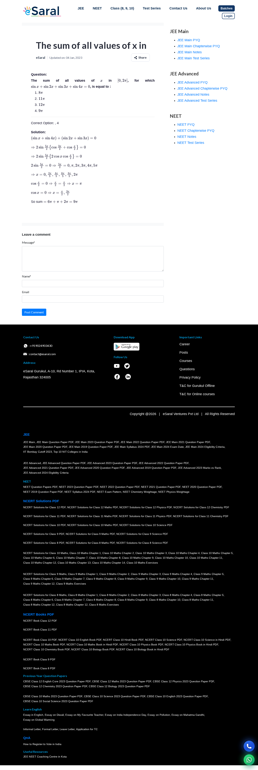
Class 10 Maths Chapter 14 (108, 562)
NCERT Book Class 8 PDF (39, 668)
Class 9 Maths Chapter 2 (114, 574)
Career (184, 344)
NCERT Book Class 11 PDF (40, 629)
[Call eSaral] (249, 746)
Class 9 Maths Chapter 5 (208, 574)
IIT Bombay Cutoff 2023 (37, 451)
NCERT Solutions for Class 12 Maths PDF (92, 507)
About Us (203, 8)
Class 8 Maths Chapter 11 (197, 599)
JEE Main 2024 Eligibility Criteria (205, 447)
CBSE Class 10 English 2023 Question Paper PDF (177, 696)
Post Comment (34, 312)
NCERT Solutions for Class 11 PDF (44, 516)
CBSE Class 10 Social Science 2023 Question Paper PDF (58, 701)
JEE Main (29, 442)
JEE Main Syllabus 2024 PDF (132, 447)
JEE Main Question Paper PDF (55, 442)
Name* (26, 276)
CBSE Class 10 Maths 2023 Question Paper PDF (53, 696)
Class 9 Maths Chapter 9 (132, 578)
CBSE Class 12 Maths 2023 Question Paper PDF (121, 681)
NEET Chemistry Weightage (140, 491)
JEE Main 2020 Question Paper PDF (45, 447)
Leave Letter (67, 729)
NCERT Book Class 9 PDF (39, 659)
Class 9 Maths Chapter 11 (197, 578)
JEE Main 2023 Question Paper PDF (97, 442)
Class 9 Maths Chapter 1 (83, 574)
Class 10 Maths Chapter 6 (39, 557)
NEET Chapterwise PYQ (195, 130)
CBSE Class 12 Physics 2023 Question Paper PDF (183, 681)
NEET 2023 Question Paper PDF (79, 487)
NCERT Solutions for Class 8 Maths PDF (90, 543)
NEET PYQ (186, 124)
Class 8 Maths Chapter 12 (39, 604)
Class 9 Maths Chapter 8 (101, 578)
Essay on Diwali (54, 715)
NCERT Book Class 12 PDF (40, 620)
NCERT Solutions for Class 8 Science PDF (142, 543)
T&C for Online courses (197, 394)
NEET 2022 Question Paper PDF (120, 487)
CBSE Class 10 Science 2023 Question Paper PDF (115, 696)
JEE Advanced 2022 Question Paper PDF (164, 463)
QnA (26, 738)
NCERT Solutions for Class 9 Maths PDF (90, 534)
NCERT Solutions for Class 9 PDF (43, 534)
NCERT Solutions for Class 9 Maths (44, 574)
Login (228, 16)
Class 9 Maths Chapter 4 (177, 574)
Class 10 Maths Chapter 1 (85, 553)
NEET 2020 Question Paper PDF (202, 487)
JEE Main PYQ (188, 40)
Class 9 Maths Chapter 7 (69, 578)
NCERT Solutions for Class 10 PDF (44, 525)
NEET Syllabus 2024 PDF (79, 491)
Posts (183, 352)
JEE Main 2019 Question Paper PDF (91, 447)
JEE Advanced (32, 463)
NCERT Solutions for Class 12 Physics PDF (145, 507)
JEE (81, 8)
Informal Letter (32, 729)
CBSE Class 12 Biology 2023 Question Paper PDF (119, 686)
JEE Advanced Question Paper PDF (64, 463)
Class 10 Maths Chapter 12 (39, 562)
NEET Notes (186, 137)
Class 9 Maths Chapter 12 (39, 583)
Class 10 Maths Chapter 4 (184, 553)
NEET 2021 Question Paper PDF (161, 487)
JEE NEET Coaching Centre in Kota (45, 756)
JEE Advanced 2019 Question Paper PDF (151, 467)
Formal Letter (50, 729)
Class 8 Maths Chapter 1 (83, 594)
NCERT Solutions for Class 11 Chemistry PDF (201, 516)
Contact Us (178, 8)
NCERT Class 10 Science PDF (163, 639)
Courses (185, 361)
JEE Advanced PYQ (192, 82)
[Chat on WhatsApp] (249, 759)
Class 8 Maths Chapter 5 (208, 594)
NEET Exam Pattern (109, 491)
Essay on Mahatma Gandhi (187, 715)
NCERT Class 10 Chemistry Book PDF (46, 649)
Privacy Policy (190, 377)
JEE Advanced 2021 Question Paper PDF (48, 467)
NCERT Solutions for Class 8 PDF (43, 543)
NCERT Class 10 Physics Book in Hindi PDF (191, 644)
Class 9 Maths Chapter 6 (38, 578)
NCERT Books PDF (38, 614)
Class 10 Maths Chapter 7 (71, 557)
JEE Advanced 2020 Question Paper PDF (100, 467)
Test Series (152, 8)
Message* (28, 242)
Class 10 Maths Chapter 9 (137, 557)
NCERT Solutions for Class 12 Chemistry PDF (201, 507)
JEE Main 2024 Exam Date (167, 447)
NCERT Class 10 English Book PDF (80, 639)
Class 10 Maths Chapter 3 (151, 553)
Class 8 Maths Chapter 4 (177, 594)
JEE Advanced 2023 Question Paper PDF (112, 463)
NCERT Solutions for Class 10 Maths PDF (92, 525)
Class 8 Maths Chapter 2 (114, 594)
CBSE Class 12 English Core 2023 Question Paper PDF (57, 681)
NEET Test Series (190, 143)
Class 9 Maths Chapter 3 (146, 574)
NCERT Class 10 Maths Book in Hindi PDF (92, 644)
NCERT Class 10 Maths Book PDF (44, 644)
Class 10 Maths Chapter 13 (74, 562)
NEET (97, 8)
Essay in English (33, 715)
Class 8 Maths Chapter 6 (38, 599)
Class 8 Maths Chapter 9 (132, 599)
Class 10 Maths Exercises (142, 562)
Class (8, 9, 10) (122, 8)
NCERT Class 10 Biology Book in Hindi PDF (142, 649)
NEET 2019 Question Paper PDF (43, 491)
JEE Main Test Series (193, 58)
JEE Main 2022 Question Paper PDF (143, 442)
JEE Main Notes (189, 52)
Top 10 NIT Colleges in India (70, 451)
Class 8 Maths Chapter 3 (146, 594)
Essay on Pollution (159, 715)
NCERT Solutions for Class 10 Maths (45, 553)
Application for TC (87, 729)
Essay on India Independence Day (125, 715)
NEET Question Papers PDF (40, 487)
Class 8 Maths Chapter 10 (164, 599)
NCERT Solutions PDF (41, 501)
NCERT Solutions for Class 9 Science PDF (142, 534)
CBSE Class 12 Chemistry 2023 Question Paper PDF (55, 686)
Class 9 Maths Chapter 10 (164, 578)
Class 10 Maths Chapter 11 (205, 557)
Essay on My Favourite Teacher (84, 715)
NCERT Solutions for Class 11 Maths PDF (92, 516)
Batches (227, 8)
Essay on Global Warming (39, 719)
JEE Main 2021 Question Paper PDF (188, 442)
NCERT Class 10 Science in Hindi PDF (207, 639)
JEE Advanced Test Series (197, 100)
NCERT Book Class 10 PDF (40, 639)
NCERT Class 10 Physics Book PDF (141, 644)
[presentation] (101, 80)
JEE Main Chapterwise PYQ (198, 46)
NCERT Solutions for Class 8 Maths (44, 594)
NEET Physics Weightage (173, 491)
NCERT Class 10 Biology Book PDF (92, 649)
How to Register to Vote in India (42, 744)
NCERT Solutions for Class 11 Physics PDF (145, 516)
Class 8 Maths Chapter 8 (101, 599)
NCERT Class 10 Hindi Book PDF (123, 639)
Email (25, 292)
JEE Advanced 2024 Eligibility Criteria (46, 472)
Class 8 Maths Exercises (104, 604)
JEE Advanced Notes (193, 94)
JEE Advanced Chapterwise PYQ (202, 88)
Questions (187, 369)
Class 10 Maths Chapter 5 (217, 553)
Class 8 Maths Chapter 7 (69, 599)
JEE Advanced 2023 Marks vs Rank (199, 467)
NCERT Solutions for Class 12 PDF (44, 507)
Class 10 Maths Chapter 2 (118, 553)
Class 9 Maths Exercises (71, 583)
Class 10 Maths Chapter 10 (171, 557)
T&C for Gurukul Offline (197, 386)
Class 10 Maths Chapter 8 (105, 557)
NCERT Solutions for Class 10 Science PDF (146, 525)
